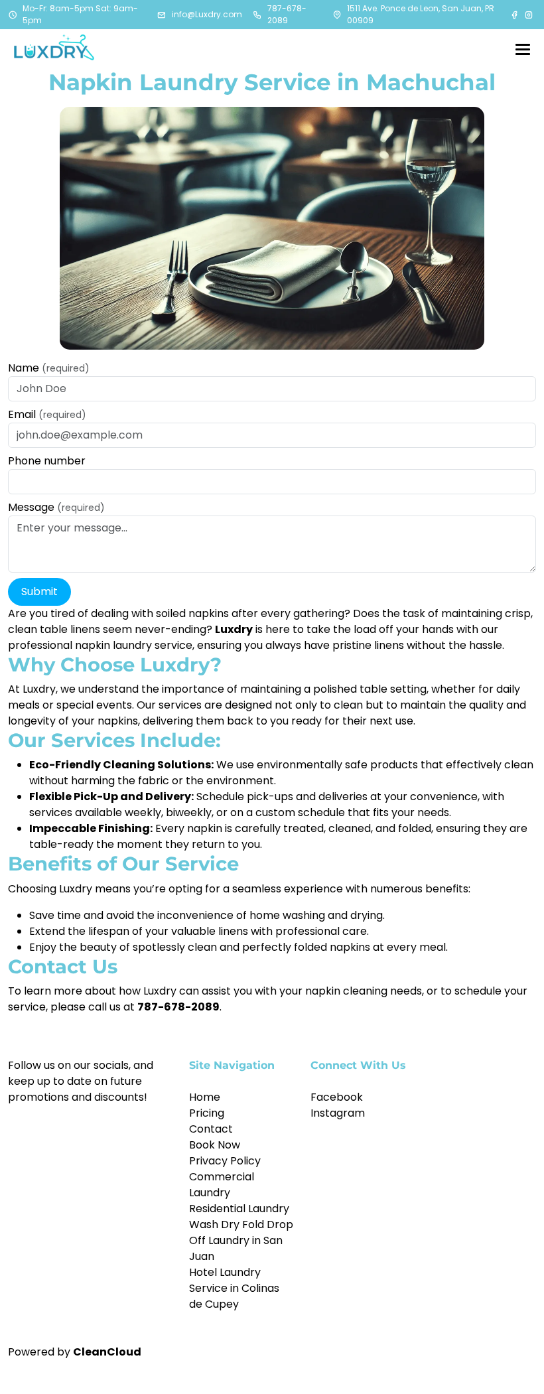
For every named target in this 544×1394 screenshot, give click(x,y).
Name (49, 368)
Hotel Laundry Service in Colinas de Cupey (234, 1288)
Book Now (214, 1144)
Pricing (206, 1113)
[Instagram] (528, 14)
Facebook (336, 1097)
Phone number (47, 460)
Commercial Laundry (221, 1184)
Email (47, 414)
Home (204, 1097)
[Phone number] (257, 14)
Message (56, 507)
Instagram (337, 1113)
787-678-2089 (286, 14)
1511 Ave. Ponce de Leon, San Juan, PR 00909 (420, 14)
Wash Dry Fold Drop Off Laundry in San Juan (241, 1240)
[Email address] (162, 14)
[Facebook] (515, 14)
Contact (211, 1129)
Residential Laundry (239, 1208)
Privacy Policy (225, 1160)
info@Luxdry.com (207, 14)
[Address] (337, 14)
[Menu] (523, 49)
